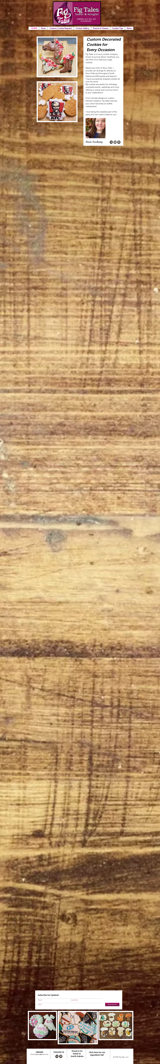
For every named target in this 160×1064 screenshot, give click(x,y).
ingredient (95, 1055)
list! (102, 1055)
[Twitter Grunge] (115, 142)
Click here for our (97, 1052)
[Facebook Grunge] (111, 142)
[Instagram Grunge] (118, 142)
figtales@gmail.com (41, 1054)
